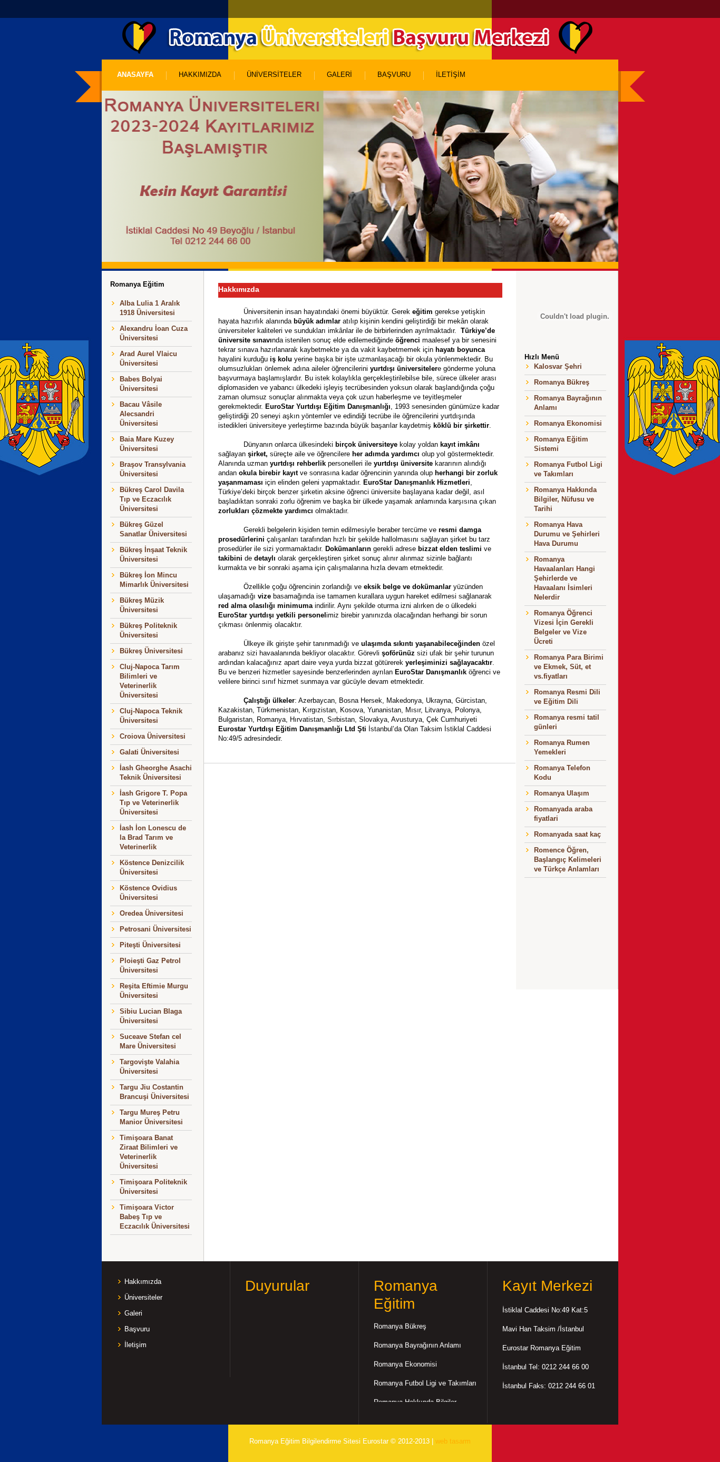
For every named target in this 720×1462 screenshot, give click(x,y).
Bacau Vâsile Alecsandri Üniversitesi (141, 413)
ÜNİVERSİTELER (274, 75)
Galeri (133, 1313)
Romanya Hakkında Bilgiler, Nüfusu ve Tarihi (565, 499)
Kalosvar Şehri (558, 366)
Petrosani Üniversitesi (155, 929)
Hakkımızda (142, 1282)
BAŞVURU (394, 75)
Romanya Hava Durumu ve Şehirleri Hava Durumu (567, 534)
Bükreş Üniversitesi (151, 651)
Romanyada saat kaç (567, 834)
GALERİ (339, 75)
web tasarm (453, 1441)
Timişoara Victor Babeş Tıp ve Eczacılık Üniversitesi (155, 1216)
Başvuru (137, 1329)
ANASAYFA (135, 75)
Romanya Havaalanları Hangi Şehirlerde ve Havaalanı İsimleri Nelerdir (564, 578)
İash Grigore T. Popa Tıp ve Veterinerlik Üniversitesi (153, 802)
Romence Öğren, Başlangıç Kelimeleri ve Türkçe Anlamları (567, 859)
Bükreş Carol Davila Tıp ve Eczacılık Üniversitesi (152, 499)
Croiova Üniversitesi (153, 736)
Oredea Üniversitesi (151, 913)
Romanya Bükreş (561, 382)
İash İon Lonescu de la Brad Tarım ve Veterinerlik (153, 837)
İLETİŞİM (450, 75)
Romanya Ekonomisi (568, 423)
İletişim (135, 1345)
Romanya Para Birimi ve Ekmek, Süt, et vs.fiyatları (569, 666)
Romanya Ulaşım (561, 793)
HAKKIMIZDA (200, 75)
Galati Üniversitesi (149, 752)
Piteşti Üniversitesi (150, 945)
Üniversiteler (143, 1297)
